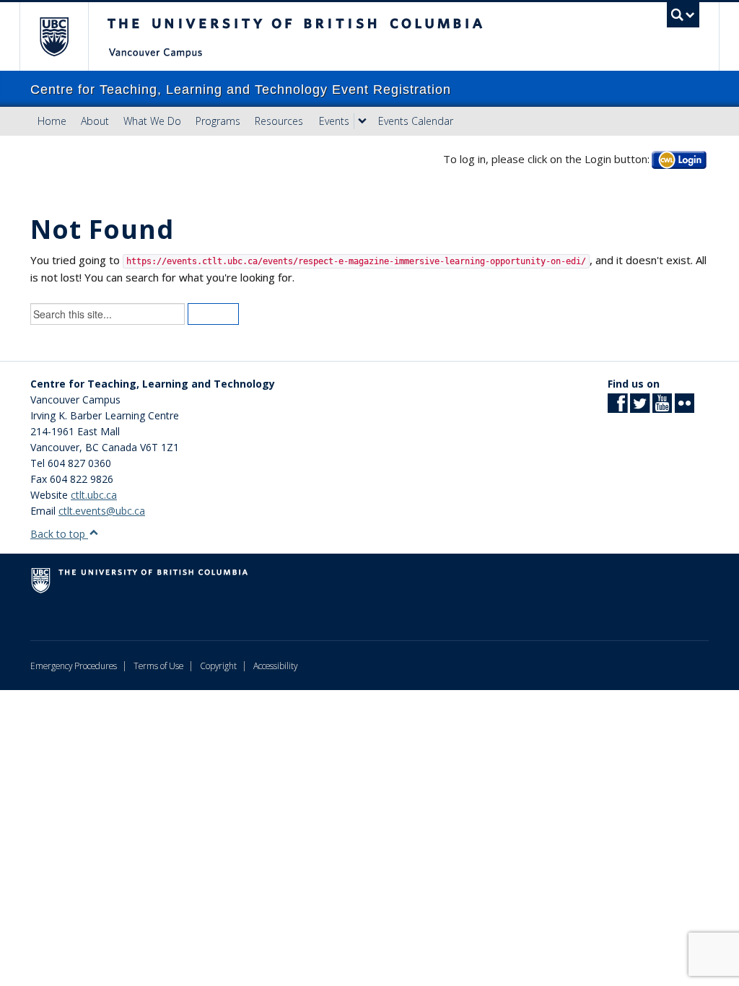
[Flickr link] (684, 407)
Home (52, 121)
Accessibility (275, 665)
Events (334, 121)
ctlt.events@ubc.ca (101, 511)
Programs (218, 121)
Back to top (59, 534)
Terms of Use (158, 665)
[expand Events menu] (362, 121)
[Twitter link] (640, 407)
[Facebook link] (617, 407)
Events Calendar (415, 121)
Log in (679, 159)
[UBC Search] (683, 14)
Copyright (218, 665)
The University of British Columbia (64, 36)
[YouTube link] (662, 407)
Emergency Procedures (73, 665)
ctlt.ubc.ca (94, 495)
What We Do (152, 121)
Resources (279, 121)
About (95, 121)
